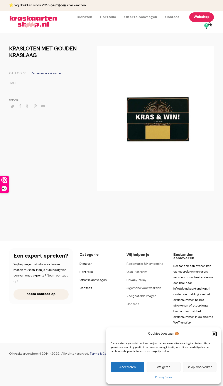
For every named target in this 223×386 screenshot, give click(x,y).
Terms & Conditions (104, 354)
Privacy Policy (163, 377)
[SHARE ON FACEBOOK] (20, 106)
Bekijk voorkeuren (199, 367)
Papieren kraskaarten (47, 73)
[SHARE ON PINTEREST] (35, 106)
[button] (214, 334)
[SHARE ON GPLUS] (27, 106)
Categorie (89, 255)
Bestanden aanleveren (183, 256)
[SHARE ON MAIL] (43, 106)
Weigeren (163, 367)
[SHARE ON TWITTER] (12, 106)
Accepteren (127, 367)
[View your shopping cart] (209, 26)
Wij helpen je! (138, 255)
